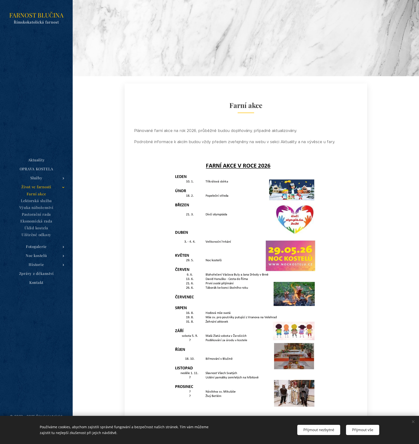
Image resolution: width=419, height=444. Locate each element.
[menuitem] (36, 160)
